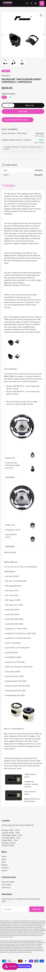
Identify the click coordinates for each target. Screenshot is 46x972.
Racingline (6, 76)
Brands (4, 865)
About (4, 859)
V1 (4, 97)
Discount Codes (8, 882)
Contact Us (6, 887)
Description (10, 185)
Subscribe (37, 909)
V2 (10, 97)
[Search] (27, 3)
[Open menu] (41, 3)
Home (4, 856)
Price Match (6, 885)
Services (5, 868)
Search (4, 870)
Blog (3, 862)
